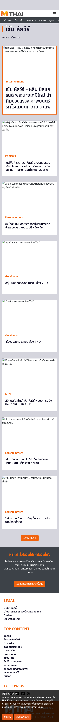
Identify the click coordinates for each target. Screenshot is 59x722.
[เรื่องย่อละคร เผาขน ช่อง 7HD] (29, 315)
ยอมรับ (7, 717)
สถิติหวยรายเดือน (13, 647)
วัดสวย (7, 636)
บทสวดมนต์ (10, 654)
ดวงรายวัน (9, 650)
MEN (8, 394)
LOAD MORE (30, 538)
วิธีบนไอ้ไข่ (9, 658)
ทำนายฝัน (19, 20)
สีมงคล (7, 676)
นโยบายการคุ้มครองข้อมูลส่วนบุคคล (22, 612)
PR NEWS (10, 156)
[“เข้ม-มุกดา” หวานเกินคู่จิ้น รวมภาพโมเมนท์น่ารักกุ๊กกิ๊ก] (29, 491)
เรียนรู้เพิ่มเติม (22, 717)
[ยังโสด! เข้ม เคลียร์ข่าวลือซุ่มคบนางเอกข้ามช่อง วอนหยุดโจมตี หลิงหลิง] (29, 197)
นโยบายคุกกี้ (10, 608)
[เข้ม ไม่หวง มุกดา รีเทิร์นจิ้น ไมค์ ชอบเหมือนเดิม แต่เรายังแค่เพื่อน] (29, 432)
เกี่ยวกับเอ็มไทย (12, 619)
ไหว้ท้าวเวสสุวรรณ (13, 661)
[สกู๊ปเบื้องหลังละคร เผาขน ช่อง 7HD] (29, 256)
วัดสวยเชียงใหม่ (12, 639)
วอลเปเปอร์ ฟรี (11, 672)
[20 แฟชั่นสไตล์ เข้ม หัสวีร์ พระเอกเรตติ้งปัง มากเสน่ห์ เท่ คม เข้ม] (29, 373)
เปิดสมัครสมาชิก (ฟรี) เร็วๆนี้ (29, 584)
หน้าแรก (7, 20)
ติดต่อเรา (8, 615)
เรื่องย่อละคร (11, 276)
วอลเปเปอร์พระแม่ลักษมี (16, 669)
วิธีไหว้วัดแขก (10, 665)
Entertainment (15, 82)
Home (5, 37)
